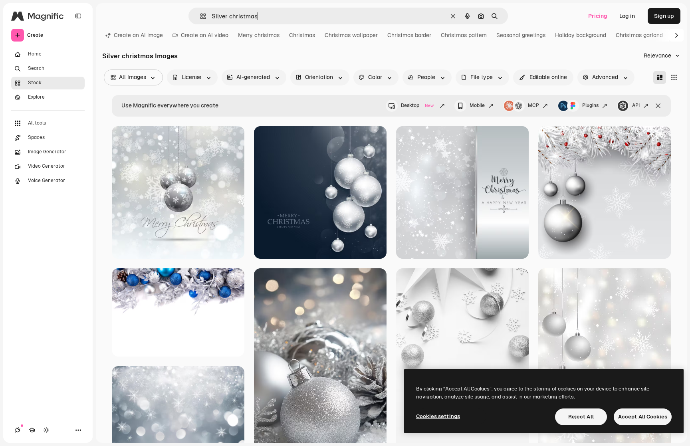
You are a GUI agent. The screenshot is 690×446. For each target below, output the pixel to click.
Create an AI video (204, 35)
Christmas (302, 35)
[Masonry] (659, 77)
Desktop (417, 105)
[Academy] (32, 430)
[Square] (674, 77)
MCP (533, 105)
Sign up (664, 16)
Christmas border (409, 35)
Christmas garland (639, 35)
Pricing (597, 16)
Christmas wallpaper (351, 35)
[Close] (658, 106)
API (636, 105)
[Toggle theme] (46, 430)
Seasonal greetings (520, 35)
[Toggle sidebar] (78, 16)
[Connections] (17, 430)
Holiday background (580, 35)
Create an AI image (138, 35)
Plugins (590, 105)
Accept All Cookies (642, 416)
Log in (627, 16)
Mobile (477, 105)
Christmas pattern (464, 35)
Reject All (581, 416)
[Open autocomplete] (200, 16)
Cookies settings (438, 416)
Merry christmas (259, 35)
